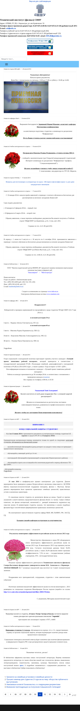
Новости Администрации (12, 355)
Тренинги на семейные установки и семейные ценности (29, 677)
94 (55, 694)
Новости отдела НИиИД (11, 178)
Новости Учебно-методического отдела (17, 146)
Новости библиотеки (11, 264)
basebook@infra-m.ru (16, 286)
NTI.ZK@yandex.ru (54, 36)
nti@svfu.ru (11, 28)
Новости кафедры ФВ (11, 301)
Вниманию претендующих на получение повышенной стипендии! (33, 687)
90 (35, 694)
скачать (46, 377)
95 (60, 694)
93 (50, 694)
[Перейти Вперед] (64, 694)
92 (45, 694)
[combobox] (13, 59)
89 (30, 694)
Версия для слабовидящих (40, 1)
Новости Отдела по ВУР (11, 419)
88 (25, 694)
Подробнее (8, 348)
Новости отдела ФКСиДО (12, 69)
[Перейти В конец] (69, 694)
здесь (21, 665)
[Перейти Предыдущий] (10, 694)
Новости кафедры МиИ (11, 118)
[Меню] (6, 64)
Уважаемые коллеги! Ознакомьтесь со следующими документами (33, 684)
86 (16, 694)
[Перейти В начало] (5, 694)
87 (20, 694)
